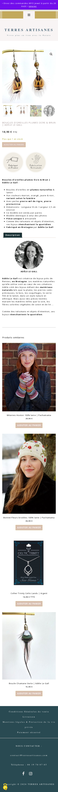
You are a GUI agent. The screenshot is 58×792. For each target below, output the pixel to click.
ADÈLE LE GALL (29, 271)
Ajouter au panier (14, 145)
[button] (51, 54)
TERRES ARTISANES (29, 29)
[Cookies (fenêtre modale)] (5, 787)
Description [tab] (13, 235)
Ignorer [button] (33, 6)
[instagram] (31, 774)
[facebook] (24, 774)
